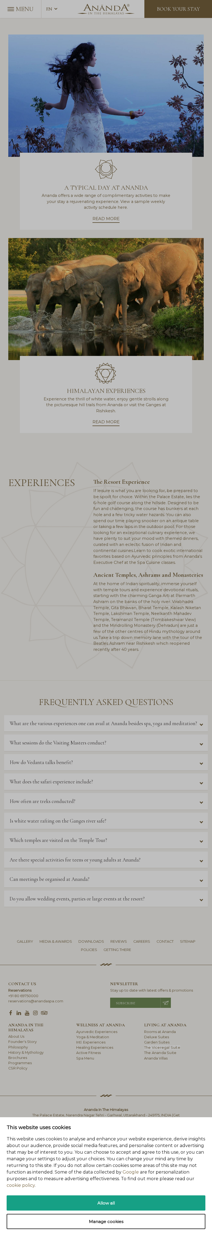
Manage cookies (106, 1221)
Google (131, 1172)
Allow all (106, 1203)
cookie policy (21, 1185)
